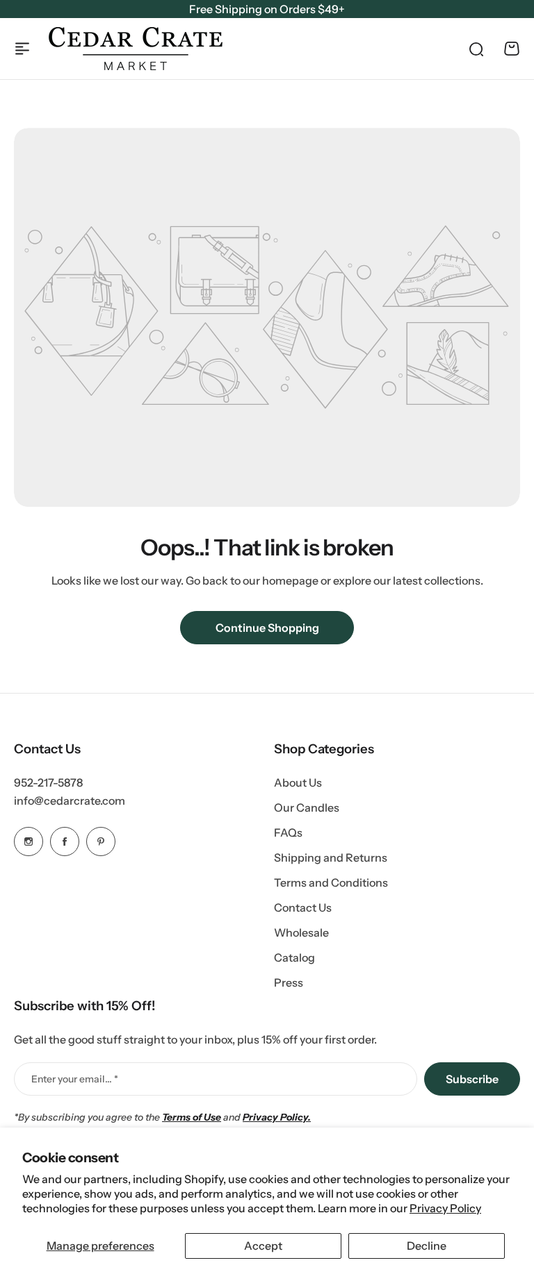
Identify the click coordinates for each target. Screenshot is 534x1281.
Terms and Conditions (331, 882)
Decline (426, 1246)
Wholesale (301, 932)
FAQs (288, 832)
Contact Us (303, 907)
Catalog (294, 957)
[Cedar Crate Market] (135, 48)
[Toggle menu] (22, 48)
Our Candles (306, 807)
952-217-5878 (48, 782)
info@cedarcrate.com (69, 800)
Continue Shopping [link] (267, 628)
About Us (298, 782)
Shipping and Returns (330, 857)
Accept (263, 1246)
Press (288, 982)
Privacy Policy (445, 1208)
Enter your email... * (74, 1079)
